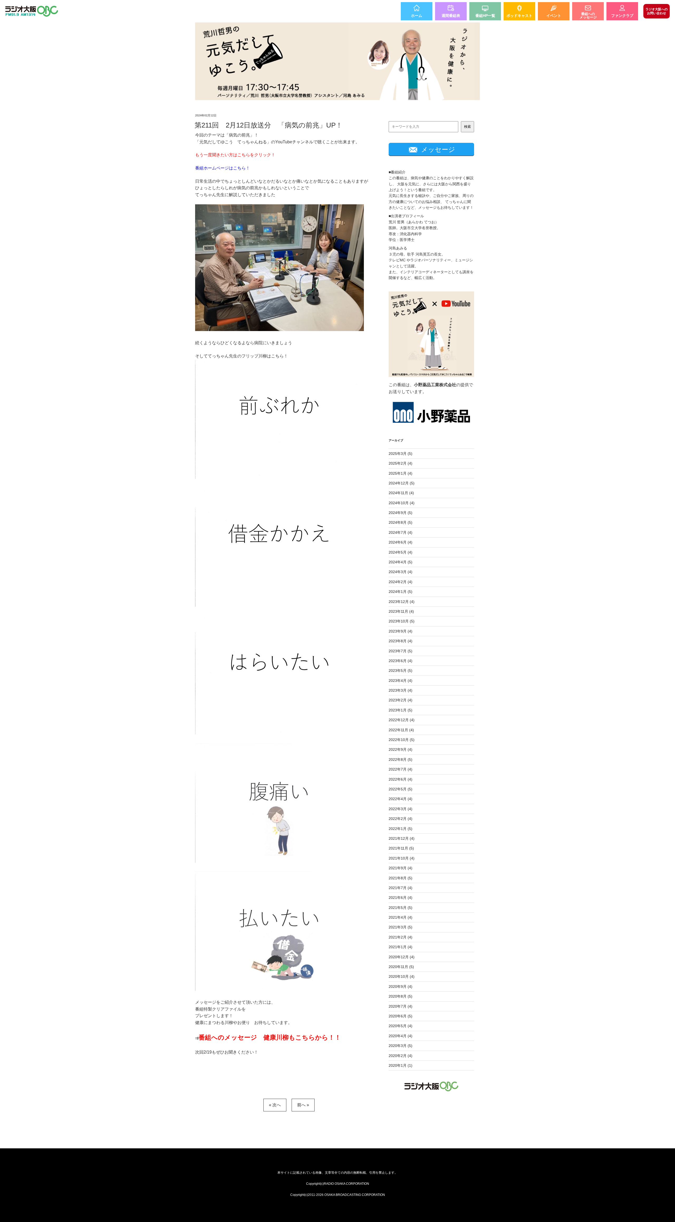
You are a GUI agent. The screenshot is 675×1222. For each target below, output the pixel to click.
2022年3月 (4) (400, 809)
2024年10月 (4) (401, 503)
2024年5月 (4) (400, 552)
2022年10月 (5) (401, 740)
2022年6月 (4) (400, 779)
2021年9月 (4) (400, 868)
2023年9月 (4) (400, 631)
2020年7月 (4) (400, 1006)
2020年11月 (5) (401, 967)
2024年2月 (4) (400, 582)
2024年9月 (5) (400, 513)
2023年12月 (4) (401, 602)
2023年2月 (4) (400, 700)
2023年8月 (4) (400, 641)
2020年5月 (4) (400, 1026)
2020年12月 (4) (401, 957)
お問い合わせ (656, 11)
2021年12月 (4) (401, 838)
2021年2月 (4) (400, 937)
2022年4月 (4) (400, 799)
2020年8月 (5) (400, 996)
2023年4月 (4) (400, 680)
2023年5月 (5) (400, 670)
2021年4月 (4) (400, 917)
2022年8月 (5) (400, 759)
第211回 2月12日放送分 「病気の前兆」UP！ (269, 125)
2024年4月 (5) (400, 562)
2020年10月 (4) (401, 976)
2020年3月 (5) (400, 1046)
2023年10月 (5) (401, 621)
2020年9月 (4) (400, 986)
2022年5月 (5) (400, 789)
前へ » (303, 1105)
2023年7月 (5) (400, 651)
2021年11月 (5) (401, 848)
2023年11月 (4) (401, 611)
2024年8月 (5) (400, 522)
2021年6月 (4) (400, 897)
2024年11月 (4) (401, 493)
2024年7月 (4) (400, 532)
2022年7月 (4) (400, 769)
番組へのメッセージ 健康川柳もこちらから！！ (270, 1037)
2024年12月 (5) (401, 483)
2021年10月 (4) (401, 858)
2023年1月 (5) (400, 710)
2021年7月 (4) (400, 888)
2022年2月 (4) (400, 819)
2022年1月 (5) (400, 829)
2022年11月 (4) (401, 730)
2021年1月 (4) (400, 947)
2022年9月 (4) (400, 749)
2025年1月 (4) (400, 473)
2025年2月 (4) (400, 463)
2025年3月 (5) (400, 453)
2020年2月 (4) (400, 1056)
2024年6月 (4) (400, 542)
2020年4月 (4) (400, 1036)
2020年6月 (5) (400, 1016)
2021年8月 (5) (400, 878)
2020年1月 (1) (400, 1065)
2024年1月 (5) (400, 591)
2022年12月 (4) (401, 720)
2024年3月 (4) (400, 572)
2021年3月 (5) (400, 927)
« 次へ (275, 1105)
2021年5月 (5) (400, 907)
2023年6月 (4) (400, 661)
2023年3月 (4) (400, 690)
